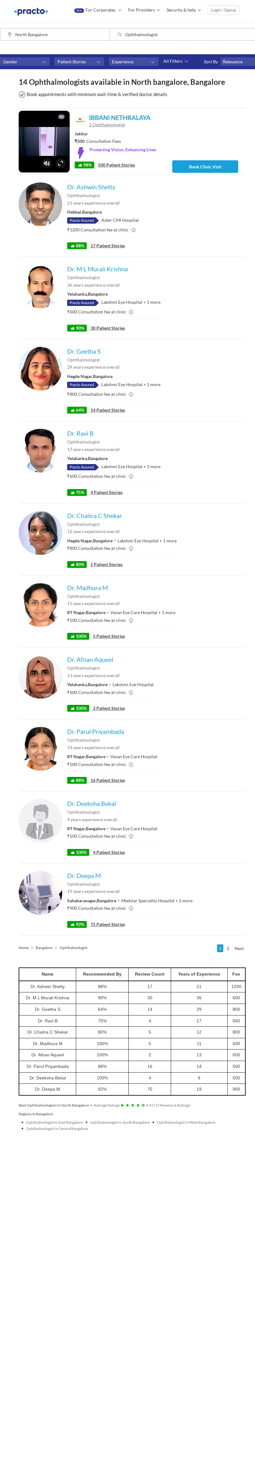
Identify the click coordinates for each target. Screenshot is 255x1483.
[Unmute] (47, 163)
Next (239, 948)
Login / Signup (223, 9)
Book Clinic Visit (205, 166)
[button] (25, 61)
